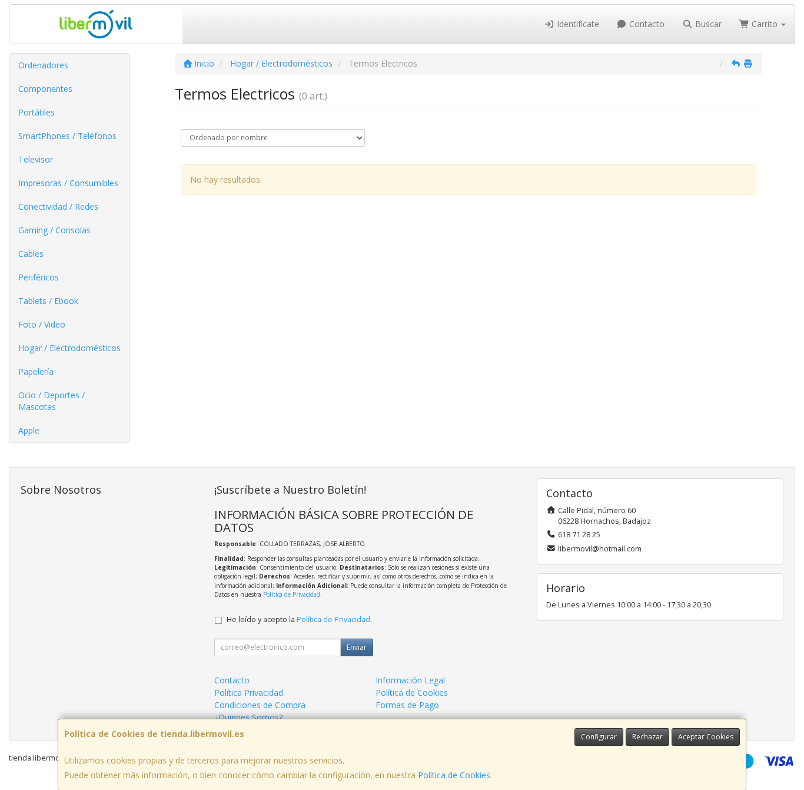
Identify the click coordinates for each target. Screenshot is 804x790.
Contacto (646, 23)
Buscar (707, 23)
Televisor (35, 159)
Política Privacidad (248, 692)
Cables (31, 253)
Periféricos (38, 277)
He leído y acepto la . (299, 619)
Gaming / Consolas (54, 230)
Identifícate (576, 23)
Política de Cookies (454, 775)
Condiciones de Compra (259, 704)
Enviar (357, 647)
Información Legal (410, 680)
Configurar (599, 737)
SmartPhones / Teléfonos (67, 135)
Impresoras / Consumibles (68, 183)
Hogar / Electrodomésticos (69, 347)
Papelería (36, 371)
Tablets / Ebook (48, 300)
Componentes (45, 88)
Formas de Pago (407, 704)
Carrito (764, 23)
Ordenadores (43, 65)
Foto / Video (41, 324)
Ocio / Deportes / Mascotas (51, 400)
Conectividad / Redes (58, 206)
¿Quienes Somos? (248, 717)
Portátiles (36, 112)
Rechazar (647, 737)
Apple (28, 430)
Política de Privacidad (291, 594)
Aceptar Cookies (705, 737)
